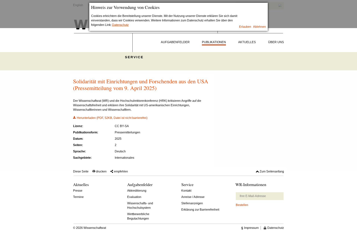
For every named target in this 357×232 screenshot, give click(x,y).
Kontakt (186, 190)
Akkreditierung (136, 190)
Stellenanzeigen (192, 203)
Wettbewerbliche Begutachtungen (138, 216)
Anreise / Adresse (193, 197)
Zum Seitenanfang (272, 171)
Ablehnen (259, 26)
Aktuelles (247, 42)
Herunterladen (110, 117)
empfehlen (121, 171)
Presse (77, 190)
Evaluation (134, 197)
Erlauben (245, 26)
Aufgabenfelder (175, 42)
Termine (78, 197)
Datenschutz (120, 24)
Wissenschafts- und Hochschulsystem (140, 205)
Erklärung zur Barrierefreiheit (200, 209)
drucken (101, 171)
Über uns (276, 42)
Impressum (251, 227)
